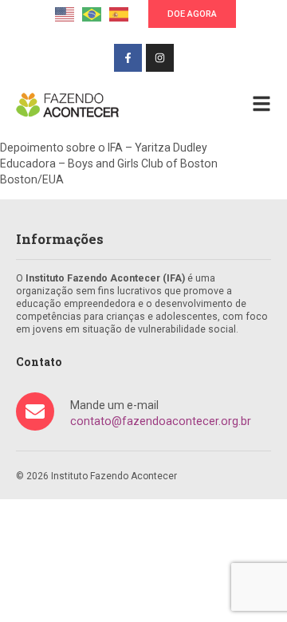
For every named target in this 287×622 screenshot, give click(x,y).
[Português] (91, 12)
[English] (64, 12)
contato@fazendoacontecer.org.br (160, 421)
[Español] (118, 12)
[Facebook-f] (128, 58)
